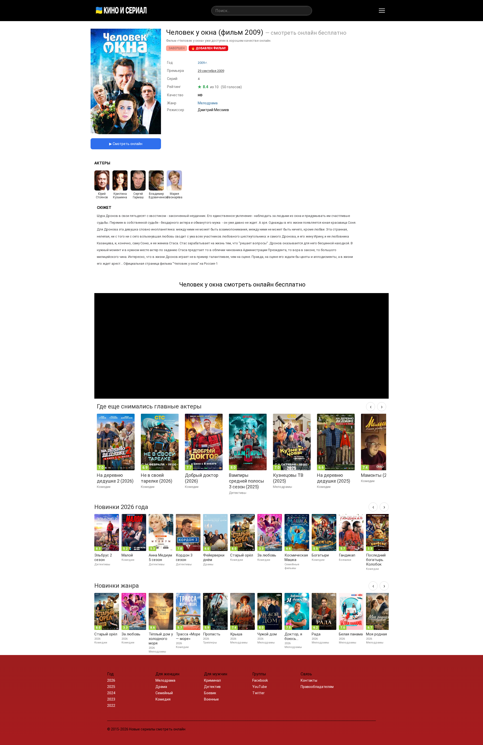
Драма (161, 687)
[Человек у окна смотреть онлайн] (126, 132)
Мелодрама (165, 680)
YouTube (259, 687)
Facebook (260, 680)
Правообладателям (317, 687)
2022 (111, 706)
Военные (211, 699)
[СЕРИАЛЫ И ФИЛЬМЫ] (121, 10)
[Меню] (381, 10)
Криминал (212, 680)
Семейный (164, 693)
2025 (111, 687)
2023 (111, 699)
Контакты (309, 680)
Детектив (212, 687)
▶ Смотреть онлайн (125, 144)
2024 (111, 693)
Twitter (258, 693)
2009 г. (203, 63)
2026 (111, 680)
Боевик (210, 693)
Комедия (163, 699)
